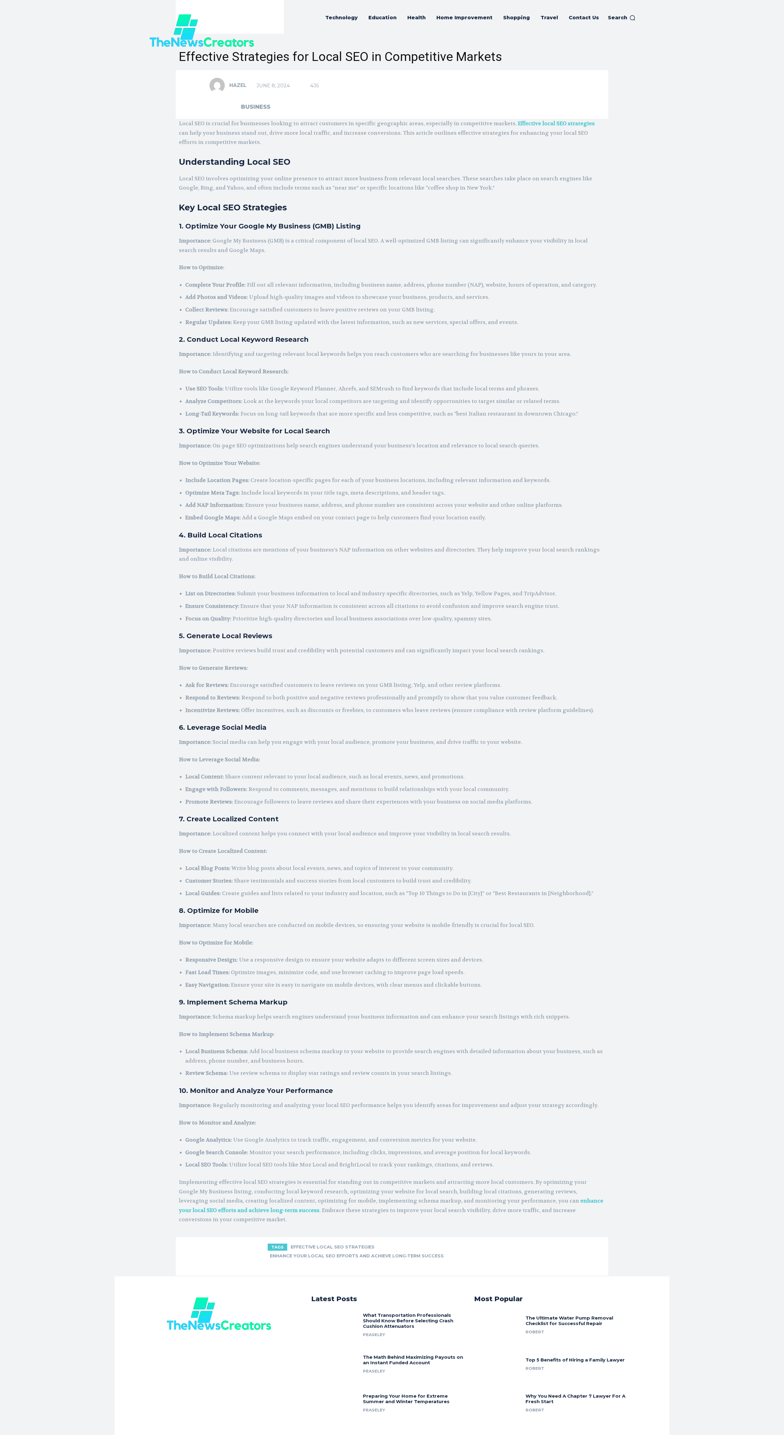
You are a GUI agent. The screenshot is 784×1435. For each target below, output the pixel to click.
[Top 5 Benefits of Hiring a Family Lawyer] (497, 1362)
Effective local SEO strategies (333, 1247)
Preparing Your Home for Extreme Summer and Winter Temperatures (406, 1398)
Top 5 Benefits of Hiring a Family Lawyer (575, 1360)
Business (255, 107)
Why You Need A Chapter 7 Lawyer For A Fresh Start (575, 1398)
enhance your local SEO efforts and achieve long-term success (357, 1256)
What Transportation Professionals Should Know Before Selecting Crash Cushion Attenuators (408, 1320)
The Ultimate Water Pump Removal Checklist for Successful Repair (569, 1320)
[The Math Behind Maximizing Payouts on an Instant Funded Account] (334, 1362)
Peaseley (374, 1334)
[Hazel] (218, 85)
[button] (622, 17)
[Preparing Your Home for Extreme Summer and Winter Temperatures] (334, 1401)
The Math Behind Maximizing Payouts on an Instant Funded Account (413, 1359)
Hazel (238, 85)
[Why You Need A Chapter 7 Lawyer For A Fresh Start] (497, 1401)
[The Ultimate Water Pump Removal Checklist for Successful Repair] (497, 1323)
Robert (535, 1331)
